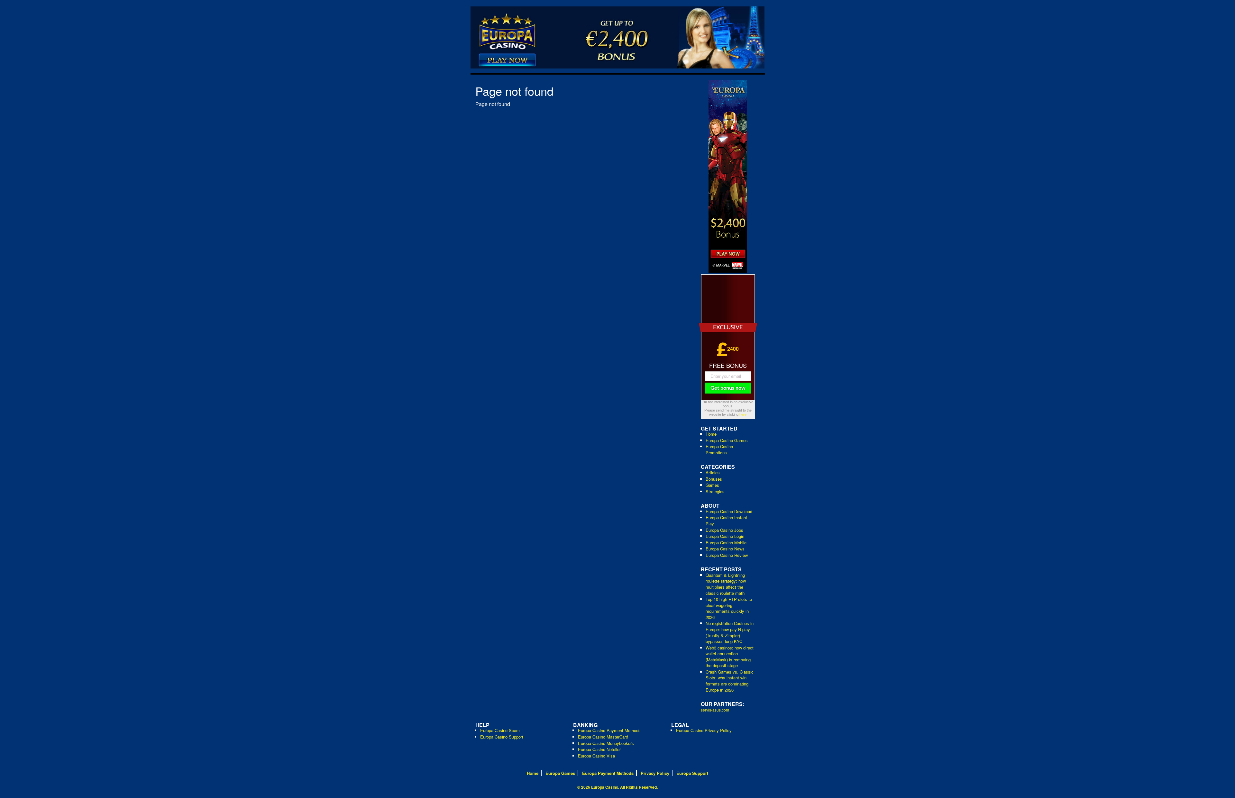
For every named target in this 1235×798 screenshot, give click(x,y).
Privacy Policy (655, 773)
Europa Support (692, 773)
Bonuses (714, 479)
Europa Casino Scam (500, 730)
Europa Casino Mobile (726, 543)
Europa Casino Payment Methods (609, 730)
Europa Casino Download (729, 511)
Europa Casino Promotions (719, 449)
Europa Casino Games (727, 440)
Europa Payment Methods (608, 773)
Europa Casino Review (727, 555)
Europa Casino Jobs (724, 530)
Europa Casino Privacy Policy (704, 730)
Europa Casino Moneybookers (606, 743)
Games (712, 485)
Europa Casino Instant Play (726, 520)
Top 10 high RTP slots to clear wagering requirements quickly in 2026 (729, 608)
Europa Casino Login (725, 536)
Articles (713, 472)
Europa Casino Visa (596, 756)
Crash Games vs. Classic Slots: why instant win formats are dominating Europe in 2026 (730, 681)
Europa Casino (604, 787)
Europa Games (560, 773)
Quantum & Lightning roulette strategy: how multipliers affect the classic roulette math (726, 584)
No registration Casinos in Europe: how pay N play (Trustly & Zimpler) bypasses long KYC (730, 632)
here (742, 414)
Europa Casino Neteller (599, 749)
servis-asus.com (715, 709)
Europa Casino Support (501, 737)
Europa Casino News (725, 549)
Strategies (715, 491)
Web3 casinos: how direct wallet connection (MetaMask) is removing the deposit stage (730, 657)
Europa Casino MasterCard (603, 737)
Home (711, 434)
